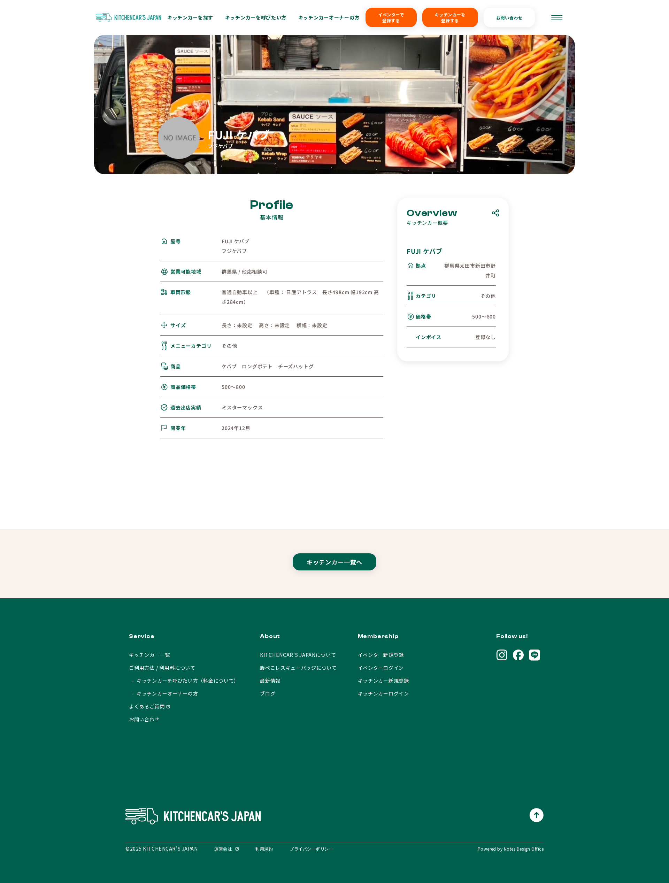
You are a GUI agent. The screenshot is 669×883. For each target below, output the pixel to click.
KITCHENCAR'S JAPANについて (298, 654)
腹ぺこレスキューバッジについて (298, 667)
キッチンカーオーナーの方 (329, 17)
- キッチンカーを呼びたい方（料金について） (184, 680)
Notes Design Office (524, 849)
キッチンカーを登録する (450, 17)
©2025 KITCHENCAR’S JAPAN (161, 848)
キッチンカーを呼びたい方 (255, 17)
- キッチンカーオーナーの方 (163, 693)
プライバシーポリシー (311, 849)
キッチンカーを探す (190, 17)
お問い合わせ (509, 18)
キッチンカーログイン (383, 693)
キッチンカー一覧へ (335, 562)
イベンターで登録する (391, 17)
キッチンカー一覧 (149, 654)
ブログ (267, 693)
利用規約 (264, 849)
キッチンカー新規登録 (383, 680)
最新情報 (270, 680)
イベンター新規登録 (381, 654)
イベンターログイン (381, 667)
